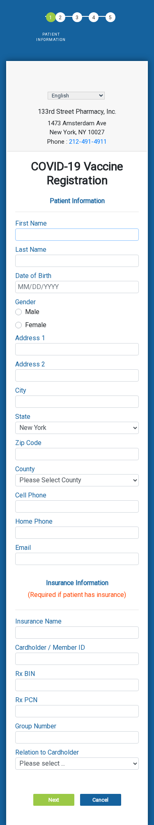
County (25, 469)
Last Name (30, 249)
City (20, 390)
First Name (31, 223)
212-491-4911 (88, 141)
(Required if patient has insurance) (77, 595)
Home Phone (34, 521)
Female (35, 325)
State (22, 416)
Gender (25, 302)
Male (32, 312)
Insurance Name (38, 621)
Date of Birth (33, 276)
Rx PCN (26, 700)
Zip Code (28, 443)
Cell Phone (30, 495)
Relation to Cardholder (47, 752)
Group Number (35, 726)
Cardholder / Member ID (50, 647)
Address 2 (30, 364)
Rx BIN (25, 674)
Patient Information (51, 37)
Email (23, 548)
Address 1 (30, 338)
